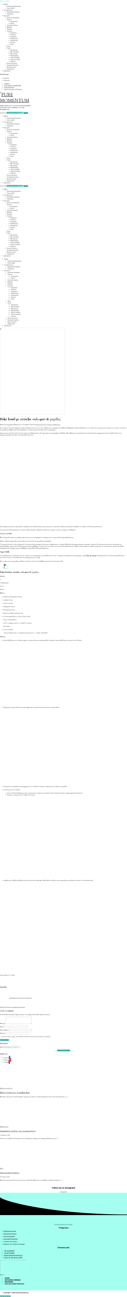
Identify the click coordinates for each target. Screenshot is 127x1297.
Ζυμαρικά (13, 36)
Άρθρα (5, 4)
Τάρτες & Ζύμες (15, 59)
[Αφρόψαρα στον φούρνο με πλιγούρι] (4, 998)
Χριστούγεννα (11, 67)
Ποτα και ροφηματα (13, 17)
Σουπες (12, 42)
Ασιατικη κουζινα (6, 1088)
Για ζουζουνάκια (12, 25)
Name (2, 1027)
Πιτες (2, 1168)
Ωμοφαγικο (14, 50)
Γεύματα (49, 425)
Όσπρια (13, 35)
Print (13, 975)
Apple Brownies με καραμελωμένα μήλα (12, 1007)
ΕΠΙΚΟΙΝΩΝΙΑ (9, 87)
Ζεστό (12, 23)
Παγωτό (12, 61)
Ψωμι (8, 46)
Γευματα (9, 31)
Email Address (4, 1030)
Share (6, 975)
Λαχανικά (13, 33)
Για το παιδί (11, 8)
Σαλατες (9, 29)
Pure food (6, 16)
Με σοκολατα (14, 52)
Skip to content (4, 1)
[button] (63, 1275)
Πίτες (12, 44)
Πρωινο (9, 19)
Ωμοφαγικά (14, 40)
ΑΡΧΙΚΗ (7, 84)
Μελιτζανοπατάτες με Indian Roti (15, 1092)
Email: (2, 1047)
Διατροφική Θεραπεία (14, 6)
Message (2, 1023)
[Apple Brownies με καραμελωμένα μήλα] (29, 1007)
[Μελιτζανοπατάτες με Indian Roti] (15, 1085)
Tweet (2, 975)
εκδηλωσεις (7, 71)
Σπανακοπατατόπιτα (9, 1172)
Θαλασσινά (14, 38)
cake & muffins (15, 57)
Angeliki (10, 425)
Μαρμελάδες (14, 56)
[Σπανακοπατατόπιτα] (15, 1165)
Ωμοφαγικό (14, 21)
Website (2, 1033)
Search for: (3, 113)
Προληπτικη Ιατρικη (13, 12)
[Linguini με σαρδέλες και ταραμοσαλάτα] (15, 1123)
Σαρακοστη (10, 69)
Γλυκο (9, 48)
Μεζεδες (9, 27)
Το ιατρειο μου (8, 10)
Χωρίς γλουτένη (12, 63)
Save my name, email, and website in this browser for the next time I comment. (26, 1037)
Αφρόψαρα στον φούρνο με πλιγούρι (20, 998)
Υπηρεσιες (10, 14)
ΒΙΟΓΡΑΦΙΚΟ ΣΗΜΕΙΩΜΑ (12, 85)
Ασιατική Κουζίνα (12, 65)
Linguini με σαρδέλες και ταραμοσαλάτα (18, 1131)
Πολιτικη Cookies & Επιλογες (13, 89)
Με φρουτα (13, 54)
